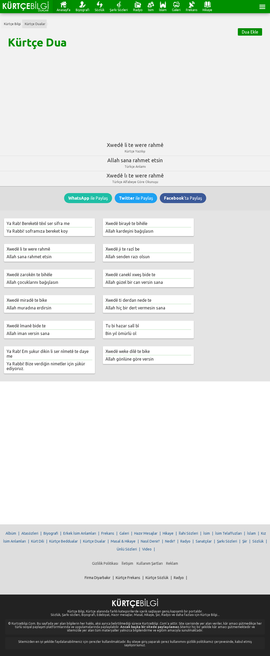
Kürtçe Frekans (128, 578)
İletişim (127, 563)
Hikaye (207, 10)
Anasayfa (63, 10)
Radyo (138, 10)
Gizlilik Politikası (105, 563)
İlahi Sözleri (188, 533)
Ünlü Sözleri (127, 549)
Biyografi (82, 10)
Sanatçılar (204, 541)
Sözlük (99, 10)
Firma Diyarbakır (97, 578)
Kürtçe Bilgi (12, 24)
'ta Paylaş (183, 198)
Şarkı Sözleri (119, 10)
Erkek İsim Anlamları (79, 533)
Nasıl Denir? (150, 541)
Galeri (176, 10)
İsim (151, 10)
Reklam (172, 563)
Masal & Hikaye (123, 541)
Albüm (11, 533)
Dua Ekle (250, 32)
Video (147, 549)
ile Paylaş (88, 198)
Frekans (191, 10)
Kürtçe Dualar (35, 24)
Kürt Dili (37, 541)
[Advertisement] (135, 93)
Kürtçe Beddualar (63, 541)
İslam (163, 10)
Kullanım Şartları (150, 563)
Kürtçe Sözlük (157, 578)
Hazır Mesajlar (145, 533)
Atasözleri (29, 533)
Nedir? (170, 541)
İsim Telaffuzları (228, 533)
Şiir (244, 541)
